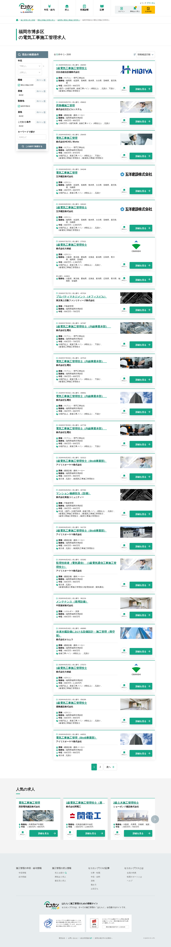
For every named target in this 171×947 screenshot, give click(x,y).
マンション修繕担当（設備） (73, 493)
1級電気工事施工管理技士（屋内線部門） (91, 802)
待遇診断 (84, 10)
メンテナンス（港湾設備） (72, 601)
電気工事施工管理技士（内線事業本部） (81, 361)
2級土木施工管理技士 (126, 802)
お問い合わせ (73, 938)
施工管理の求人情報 (28, 20)
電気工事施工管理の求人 (46, 20)
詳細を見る (141, 89)
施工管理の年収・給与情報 (29, 868)
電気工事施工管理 (66, 137)
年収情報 (22, 873)
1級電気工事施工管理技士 (71, 68)
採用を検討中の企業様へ (103, 938)
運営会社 (62, 938)
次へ (108, 767)
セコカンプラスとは (133, 868)
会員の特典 (131, 873)
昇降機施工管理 (65, 105)
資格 (93, 881)
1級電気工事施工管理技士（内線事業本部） (83, 326)
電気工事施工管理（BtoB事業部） (76, 737)
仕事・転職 (95, 873)
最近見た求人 (60, 881)
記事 (102, 10)
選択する (39, 80)
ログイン (121, 11)
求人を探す (59, 873)
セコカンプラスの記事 (99, 868)
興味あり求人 (135, 11)
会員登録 (148, 11)
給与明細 (22, 877)
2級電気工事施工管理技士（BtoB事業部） (81, 530)
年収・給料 (95, 877)
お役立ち (94, 889)
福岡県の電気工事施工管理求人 (68, 20)
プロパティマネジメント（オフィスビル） (81, 296)
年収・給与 (49, 10)
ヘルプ (130, 881)
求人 (67, 10)
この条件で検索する (34, 146)
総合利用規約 (85, 938)
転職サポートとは (134, 877)
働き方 (93, 885)
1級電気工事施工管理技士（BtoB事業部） (81, 460)
